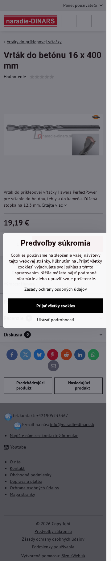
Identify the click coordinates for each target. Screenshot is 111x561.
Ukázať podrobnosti (55, 320)
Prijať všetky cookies (55, 306)
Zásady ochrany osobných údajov (55, 289)
